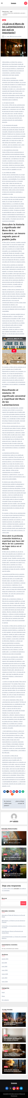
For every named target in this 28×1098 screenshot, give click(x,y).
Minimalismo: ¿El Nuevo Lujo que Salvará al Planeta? (13, 1039)
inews (13, 3)
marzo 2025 (5, 974)
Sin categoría (5, 1000)
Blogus (21, 1093)
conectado (16, 888)
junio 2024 (4, 977)
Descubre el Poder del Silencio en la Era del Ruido (13, 1023)
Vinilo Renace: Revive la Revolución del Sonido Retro (13, 1070)
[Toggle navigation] (2, 3)
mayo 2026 (5, 970)
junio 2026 (4, 966)
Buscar (4, 898)
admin (8, 36)
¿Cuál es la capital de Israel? (12, 857)
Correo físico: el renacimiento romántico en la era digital (13, 1054)
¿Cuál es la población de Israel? (13, 873)
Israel (4, 20)
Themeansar (14, 1095)
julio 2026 (4, 962)
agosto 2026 (5, 959)
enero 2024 (5, 981)
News (3, 996)
